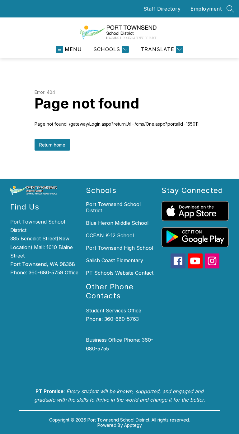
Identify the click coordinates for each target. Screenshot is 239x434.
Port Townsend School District (113, 207)
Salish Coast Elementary (114, 260)
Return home (52, 144)
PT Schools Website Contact (119, 273)
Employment (206, 9)
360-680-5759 (46, 272)
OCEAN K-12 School (110, 235)
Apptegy (133, 425)
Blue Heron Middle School (117, 223)
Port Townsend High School (119, 248)
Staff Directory (162, 9)
